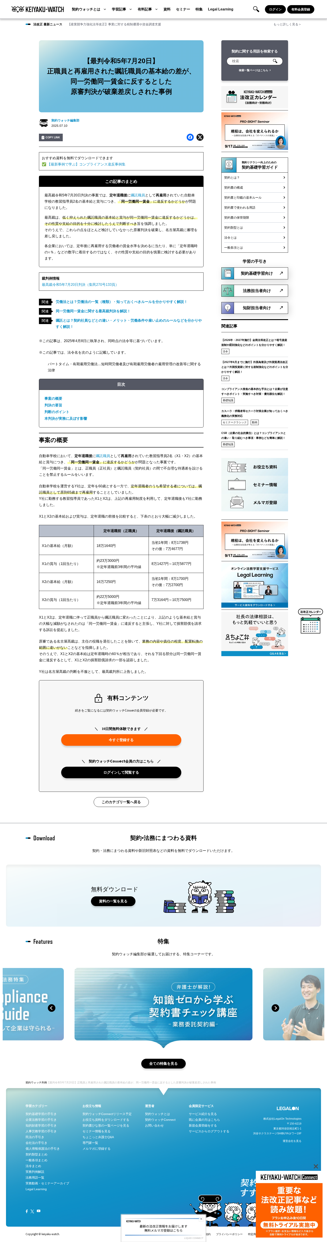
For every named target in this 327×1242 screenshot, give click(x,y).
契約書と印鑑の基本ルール (243, 197)
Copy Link (53, 137)
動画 (254, 422)
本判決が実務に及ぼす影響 (65, 418)
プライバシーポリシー (229, 1234)
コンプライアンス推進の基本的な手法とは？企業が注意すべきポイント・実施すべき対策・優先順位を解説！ (254, 391)
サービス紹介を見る (203, 1114)
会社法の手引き (36, 1143)
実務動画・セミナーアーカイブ (47, 1183)
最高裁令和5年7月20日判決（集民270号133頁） (80, 284)
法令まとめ (33, 1166)
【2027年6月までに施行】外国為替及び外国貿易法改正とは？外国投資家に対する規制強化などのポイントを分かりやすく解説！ (254, 367)
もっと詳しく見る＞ (287, 24)
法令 (225, 351)
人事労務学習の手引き (41, 1131)
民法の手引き (35, 1137)
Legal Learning (220, 9)
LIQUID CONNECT (193, 1238)
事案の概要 (53, 398)
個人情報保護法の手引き (43, 1148)
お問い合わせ (154, 1125)
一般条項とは (233, 247)
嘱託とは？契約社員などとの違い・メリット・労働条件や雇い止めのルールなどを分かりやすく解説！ (129, 324)
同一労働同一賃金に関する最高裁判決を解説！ (93, 311)
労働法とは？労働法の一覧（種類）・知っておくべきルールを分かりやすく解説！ (122, 302)
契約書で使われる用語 (239, 207)
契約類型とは (233, 227)
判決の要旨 (53, 405)
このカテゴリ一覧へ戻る (121, 802)
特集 (199, 9)
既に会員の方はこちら (204, 1119)
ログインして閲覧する (121, 772)
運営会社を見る (292, 1141)
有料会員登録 (300, 9)
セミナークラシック (235, 422)
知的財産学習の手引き (41, 1125)
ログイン (275, 9)
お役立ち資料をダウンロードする (106, 1119)
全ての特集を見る (163, 1063)
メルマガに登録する (97, 1148)
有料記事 (145, 9)
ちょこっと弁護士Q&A (98, 1137)
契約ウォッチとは (86, 9)
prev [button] (51, 1008)
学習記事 (119, 9)
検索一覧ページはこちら (253, 70)
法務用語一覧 (35, 1177)
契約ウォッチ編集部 (65, 120)
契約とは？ (232, 177)
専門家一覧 (90, 1143)
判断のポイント (56, 412)
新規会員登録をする (203, 1125)
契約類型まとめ (36, 1154)
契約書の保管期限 (236, 217)
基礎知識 (228, 400)
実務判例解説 (35, 1171)
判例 (44, 1082)
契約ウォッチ (34, 1082)
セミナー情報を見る (97, 1131)
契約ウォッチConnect (160, 1119)
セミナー (183, 9)
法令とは (230, 237)
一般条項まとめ (36, 1160)
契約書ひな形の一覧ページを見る (106, 1125)
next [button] (275, 1008)
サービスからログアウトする (209, 1131)
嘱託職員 (138, 195)
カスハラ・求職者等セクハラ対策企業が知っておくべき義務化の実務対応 (254, 413)
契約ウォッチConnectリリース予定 (107, 1114)
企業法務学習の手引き (41, 1119)
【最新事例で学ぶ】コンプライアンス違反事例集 (86, 164)
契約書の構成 (233, 187)
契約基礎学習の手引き (41, 1114)
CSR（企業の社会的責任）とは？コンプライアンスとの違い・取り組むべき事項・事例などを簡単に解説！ (253, 435)
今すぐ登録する (121, 740)
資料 (167, 9)
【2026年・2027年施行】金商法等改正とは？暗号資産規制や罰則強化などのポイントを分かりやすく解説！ (254, 343)
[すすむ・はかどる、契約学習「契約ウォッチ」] (37, 9)
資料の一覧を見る (113, 901)
